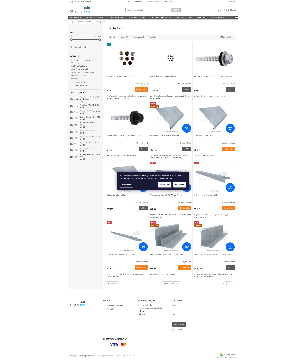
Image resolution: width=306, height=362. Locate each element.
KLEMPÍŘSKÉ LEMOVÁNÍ (79, 69)
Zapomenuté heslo (179, 332)
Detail (186, 89)
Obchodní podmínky (135, 2)
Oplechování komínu (78, 82)
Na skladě (80, 47)
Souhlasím (179, 184)
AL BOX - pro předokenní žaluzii (82, 72)
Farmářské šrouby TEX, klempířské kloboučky (84, 62)
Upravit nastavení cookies (125, 356)
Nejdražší (124, 37)
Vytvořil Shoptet (230, 354)
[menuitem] (87, 17)
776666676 (110, 309)
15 (234, 283)
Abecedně (153, 37)
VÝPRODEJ (75, 79)
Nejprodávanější (138, 37)
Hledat (176, 10)
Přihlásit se (179, 324)
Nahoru (113, 283)
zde (170, 178)
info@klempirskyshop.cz (116, 305)
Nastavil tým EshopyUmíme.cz (225, 357)
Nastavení (126, 184)
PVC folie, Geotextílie (79, 76)
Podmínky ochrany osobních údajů (160, 2)
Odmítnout (165, 184)
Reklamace (141, 311)
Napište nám (142, 314)
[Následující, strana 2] (229, 283)
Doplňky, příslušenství (79, 66)
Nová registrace (177, 329)
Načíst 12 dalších (171, 283)
